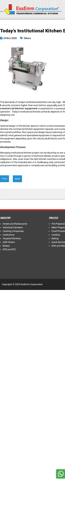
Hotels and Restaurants (14, 223)
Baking (54, 238)
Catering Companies (13, 231)
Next (17, 178)
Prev (4, 178)
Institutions (8, 234)
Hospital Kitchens (11, 238)
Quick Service (58, 242)
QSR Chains (8, 242)
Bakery (6, 245)
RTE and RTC (9, 249)
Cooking (55, 234)
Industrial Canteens (12, 227)
